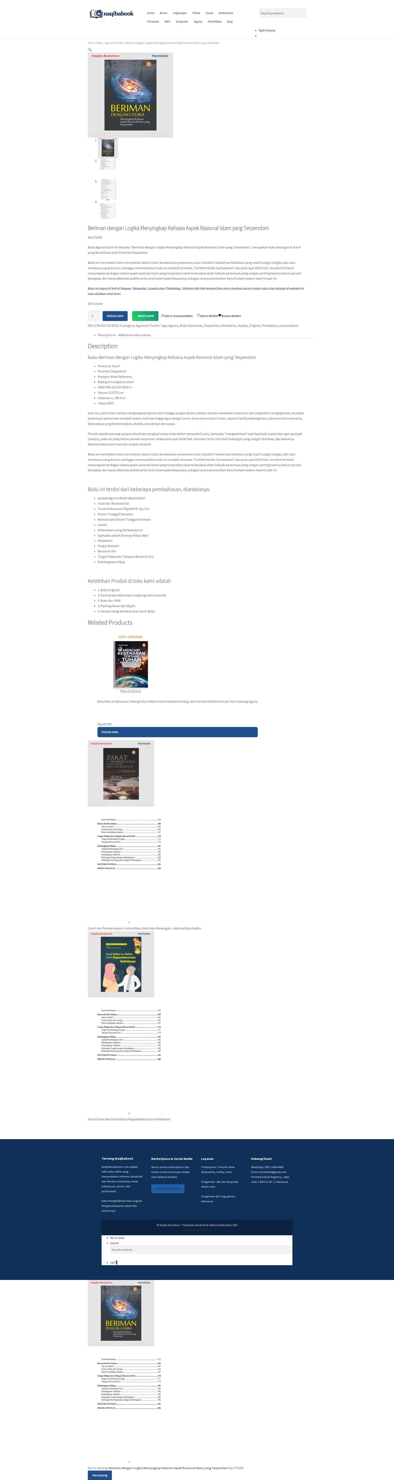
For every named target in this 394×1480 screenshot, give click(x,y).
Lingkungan (180, 13)
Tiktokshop (173, 288)
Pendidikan (215, 21)
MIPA (167, 21)
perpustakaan (289, 325)
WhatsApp (146, 316)
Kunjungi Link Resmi (168, 1188)
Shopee (125, 288)
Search (114, 1243)
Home (151, 13)
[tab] (106, 335)
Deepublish (212, 325)
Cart (113, 1262)
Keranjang (115, 316)
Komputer (182, 21)
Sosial (209, 13)
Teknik (196, 13)
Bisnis (163, 13)
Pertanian (153, 21)
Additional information (134, 335)
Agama (198, 21)
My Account (117, 1238)
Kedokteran (226, 13)
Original (255, 325)
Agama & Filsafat (114, 43)
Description (106, 335)
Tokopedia (139, 288)
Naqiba (243, 325)
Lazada (153, 288)
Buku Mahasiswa (191, 325)
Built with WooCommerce (196, 1230)
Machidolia (228, 325)
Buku (99, 43)
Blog (230, 21)
